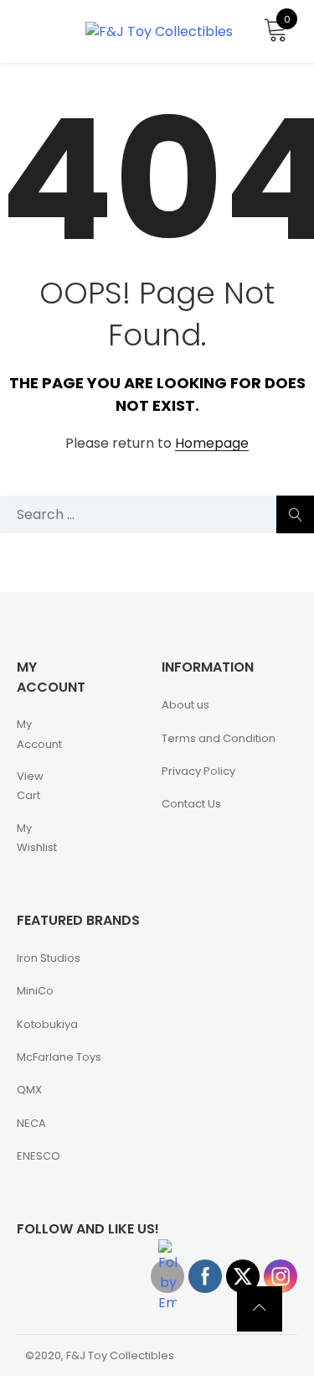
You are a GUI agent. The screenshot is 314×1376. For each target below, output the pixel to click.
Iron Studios (48, 958)
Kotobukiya (47, 1024)
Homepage (212, 444)
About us (185, 705)
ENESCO (38, 1156)
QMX (29, 1090)
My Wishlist (37, 837)
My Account (39, 733)
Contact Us (191, 804)
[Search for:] (157, 514)
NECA (31, 1123)
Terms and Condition (218, 738)
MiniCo (35, 991)
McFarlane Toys (59, 1057)
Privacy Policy (198, 771)
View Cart (30, 785)
